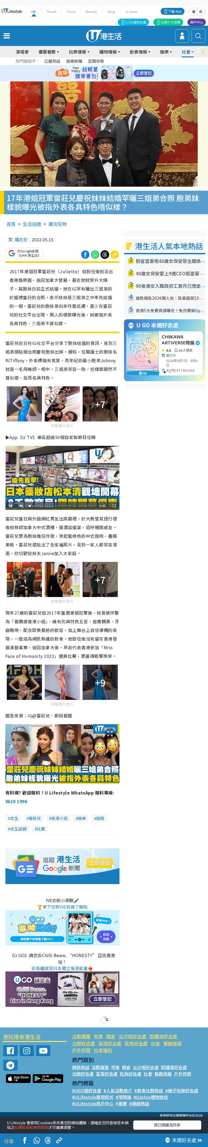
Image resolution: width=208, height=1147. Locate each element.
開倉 (110, 1036)
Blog (111, 11)
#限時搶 (123, 1097)
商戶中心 (196, 22)
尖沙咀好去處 (132, 1036)
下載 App (175, 11)
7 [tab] (92, 73)
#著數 (121, 1103)
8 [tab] (97, 73)
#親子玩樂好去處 (181, 1090)
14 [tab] (102, 80)
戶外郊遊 (81, 1050)
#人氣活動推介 (117, 1090)
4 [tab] (108, 67)
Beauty (91, 11)
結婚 (100, 818)
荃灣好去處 (109, 1043)
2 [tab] (97, 67)
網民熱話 (80, 1067)
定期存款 (96, 61)
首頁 (11, 223)
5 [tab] (113, 67)
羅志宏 (21, 239)
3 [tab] (102, 67)
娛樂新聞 (74, 61)
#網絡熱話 (139, 1103)
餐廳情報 (172, 1043)
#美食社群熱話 (148, 1090)
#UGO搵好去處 (86, 1090)
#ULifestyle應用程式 (92, 1097)
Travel (51, 11)
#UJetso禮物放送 (151, 1097)
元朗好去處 (83, 1043)
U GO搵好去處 (135, 22)
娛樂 (82, 818)
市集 (98, 1036)
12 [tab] (119, 73)
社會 (155, 1043)
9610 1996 (16, 801)
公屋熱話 (52, 61)
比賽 (41, 829)
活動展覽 (81, 1036)
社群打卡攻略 (170, 22)
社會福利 (103, 1050)
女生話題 (18, 829)
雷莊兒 (35, 818)
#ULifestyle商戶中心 (92, 1103)
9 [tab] (102, 73)
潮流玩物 (57, 223)
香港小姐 (59, 818)
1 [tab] (92, 67)
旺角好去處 (136, 1043)
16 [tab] (113, 80)
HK (33, 11)
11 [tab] (113, 73)
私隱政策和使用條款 (31, 1127)
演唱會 (22, 51)
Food (71, 11)
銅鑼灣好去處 (163, 1036)
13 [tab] (97, 80)
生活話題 (32, 223)
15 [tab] (108, 80)
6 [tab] (119, 67)
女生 (14, 818)
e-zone (131, 11)
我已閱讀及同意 (167, 1125)
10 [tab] (108, 73)
